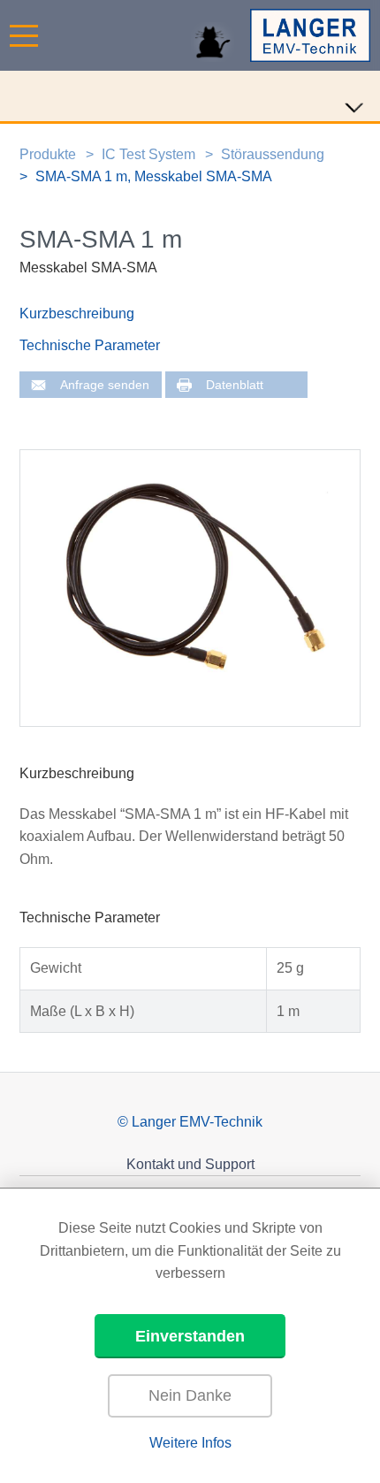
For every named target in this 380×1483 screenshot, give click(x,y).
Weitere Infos (190, 1442)
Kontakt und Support (190, 1164)
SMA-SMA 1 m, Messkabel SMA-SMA (153, 176)
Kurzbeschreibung (76, 313)
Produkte (47, 154)
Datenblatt (234, 385)
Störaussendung (272, 154)
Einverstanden (190, 1336)
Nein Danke (190, 1395)
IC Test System (148, 154)
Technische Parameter (89, 345)
